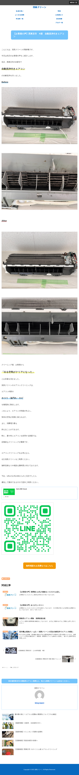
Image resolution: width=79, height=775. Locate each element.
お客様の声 (6, 578)
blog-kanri (39, 703)
